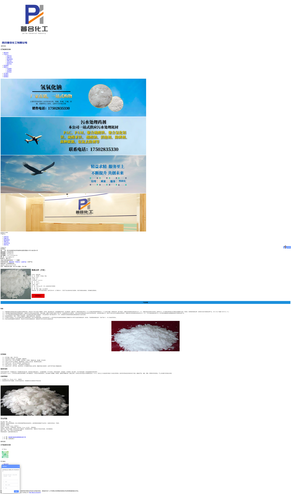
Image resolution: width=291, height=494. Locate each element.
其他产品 (9, 63)
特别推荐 (6, 65)
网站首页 (6, 52)
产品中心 (6, 54)
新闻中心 (6, 67)
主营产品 (9, 56)
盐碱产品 (9, 57)
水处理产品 (10, 62)
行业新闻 (9, 68)
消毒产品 (9, 60)
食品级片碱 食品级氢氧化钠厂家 (17, 437)
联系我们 (6, 76)
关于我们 (6, 73)
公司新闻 (9, 70)
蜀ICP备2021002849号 (35, 492)
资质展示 (6, 75)
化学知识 (9, 71)
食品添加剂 (10, 59)
